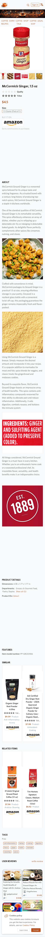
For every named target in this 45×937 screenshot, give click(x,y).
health (21, 847)
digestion (39, 843)
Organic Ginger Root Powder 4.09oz (12, 706)
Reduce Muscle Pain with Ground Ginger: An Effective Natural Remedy (32, 885)
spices (16, 852)
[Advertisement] (22, 157)
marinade (30, 847)
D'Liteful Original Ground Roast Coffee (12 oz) (12, 794)
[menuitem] (35, 4)
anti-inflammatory (10, 843)
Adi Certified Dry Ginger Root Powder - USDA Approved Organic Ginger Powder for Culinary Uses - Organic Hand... (32, 706)
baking (21, 843)
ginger (14, 847)
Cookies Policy (29, 925)
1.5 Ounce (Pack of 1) (12, 111)
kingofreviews (32, 891)
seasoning (7, 852)
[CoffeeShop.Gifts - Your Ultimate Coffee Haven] (5, 5)
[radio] (3, 92)
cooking (29, 843)
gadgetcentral (12, 894)
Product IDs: (10, 596)
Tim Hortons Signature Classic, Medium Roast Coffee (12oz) (33, 797)
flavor (6, 847)
